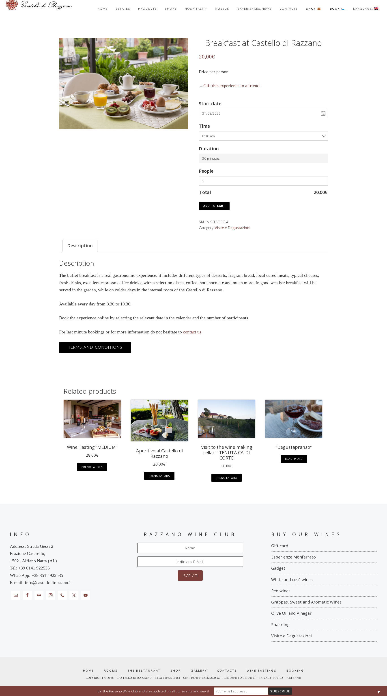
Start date (210, 104)
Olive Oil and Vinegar (291, 613)
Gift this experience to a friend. (231, 85)
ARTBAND (294, 677)
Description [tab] (80, 246)
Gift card (279, 545)
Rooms (111, 670)
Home (88, 670)
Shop (175, 670)
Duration (209, 149)
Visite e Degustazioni (232, 227)
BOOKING (295, 670)
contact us (192, 331)
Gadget (278, 568)
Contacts (227, 670)
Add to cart (214, 206)
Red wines (280, 590)
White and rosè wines (292, 579)
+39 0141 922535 (34, 567)
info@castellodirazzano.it (48, 582)
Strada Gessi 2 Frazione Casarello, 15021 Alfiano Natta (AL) (33, 553)
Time (204, 126)
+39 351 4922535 (47, 575)
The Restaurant (144, 670)
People (206, 171)
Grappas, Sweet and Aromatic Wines (306, 602)
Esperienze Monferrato (293, 557)
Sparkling (280, 624)
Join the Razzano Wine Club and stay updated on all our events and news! (153, 691)
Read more (293, 459)
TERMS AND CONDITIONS (95, 348)
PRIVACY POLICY (272, 677)
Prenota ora (92, 467)
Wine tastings (262, 670)
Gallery (199, 670)
